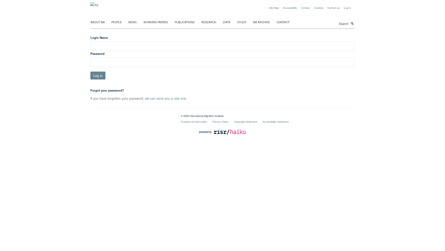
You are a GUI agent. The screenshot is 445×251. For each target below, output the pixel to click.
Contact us (333, 8)
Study (241, 22)
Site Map (274, 8)
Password (97, 53)
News (132, 22)
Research (208, 22)
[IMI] (94, 3)
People (116, 22)
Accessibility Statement (276, 121)
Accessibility (290, 8)
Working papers (155, 22)
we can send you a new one (165, 98)
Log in (347, 8)
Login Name (99, 37)
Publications (185, 22)
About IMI (97, 22)
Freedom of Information (194, 121)
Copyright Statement (245, 121)
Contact (305, 8)
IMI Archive (261, 22)
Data (226, 22)
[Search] (352, 23)
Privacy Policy (221, 121)
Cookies (318, 8)
